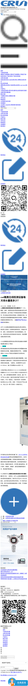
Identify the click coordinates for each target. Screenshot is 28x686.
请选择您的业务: (5, 659)
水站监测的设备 (9, 516)
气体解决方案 (4, 95)
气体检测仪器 (4, 72)
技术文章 (8, 101)
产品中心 (3, 88)
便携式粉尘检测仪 (5, 85)
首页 (2, 70)
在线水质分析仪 (5, 79)
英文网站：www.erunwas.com (9, 654)
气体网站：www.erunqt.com (8, 652)
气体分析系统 (16, 76)
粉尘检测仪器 (4, 83)
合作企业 (3, 97)
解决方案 (3, 94)
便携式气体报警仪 (5, 74)
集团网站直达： (6, 647)
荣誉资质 (13, 104)
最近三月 (10, 520)
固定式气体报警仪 (15, 74)
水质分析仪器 (4, 78)
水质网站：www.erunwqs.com (9, 650)
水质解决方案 (11, 95)
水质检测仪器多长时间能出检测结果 (14, 518)
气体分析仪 (10, 76)
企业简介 (3, 104)
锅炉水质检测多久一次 (7, 571)
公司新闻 (3, 101)
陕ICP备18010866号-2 (16, 672)
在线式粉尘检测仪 (15, 85)
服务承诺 (18, 104)
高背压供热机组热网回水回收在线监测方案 (12, 577)
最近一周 (5, 520)
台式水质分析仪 (13, 79)
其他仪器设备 (6, 92)
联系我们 (3, 106)
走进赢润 (3, 103)
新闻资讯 (3, 99)
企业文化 (8, 104)
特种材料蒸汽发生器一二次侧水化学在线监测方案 (14, 578)
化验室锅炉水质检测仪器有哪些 (9, 569)
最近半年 (15, 520)
